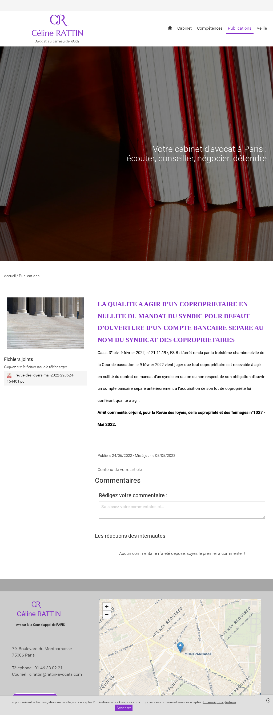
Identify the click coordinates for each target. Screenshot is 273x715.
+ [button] (107, 606)
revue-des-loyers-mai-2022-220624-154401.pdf (40, 378)
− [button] (107, 614)
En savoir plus (213, 702)
